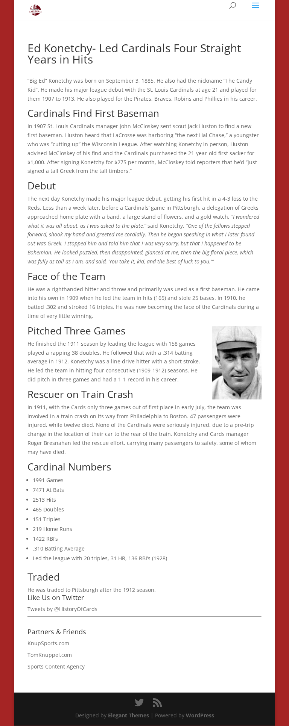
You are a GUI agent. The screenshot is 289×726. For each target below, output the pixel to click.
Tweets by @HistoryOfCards (62, 609)
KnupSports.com (48, 643)
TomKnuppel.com (49, 654)
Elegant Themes (128, 715)
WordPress (200, 715)
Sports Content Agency (56, 666)
